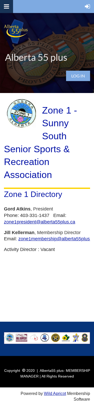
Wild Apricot (55, 393)
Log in (78, 75)
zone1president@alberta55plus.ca (39, 221)
